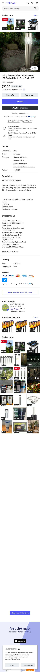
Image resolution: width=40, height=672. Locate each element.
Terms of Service (27, 122)
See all (36, 317)
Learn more (14, 130)
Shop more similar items (20, 613)
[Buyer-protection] (24, 89)
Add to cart (29, 95)
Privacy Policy (15, 659)
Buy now (20, 101)
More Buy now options (18, 113)
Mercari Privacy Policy (14, 122)
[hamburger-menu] (3, 3)
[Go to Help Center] (10, 150)
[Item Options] (36, 35)
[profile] (37, 3)
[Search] (35, 8)
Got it (12, 665)
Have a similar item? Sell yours (20, 292)
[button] (27, 3)
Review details (28, 665)
